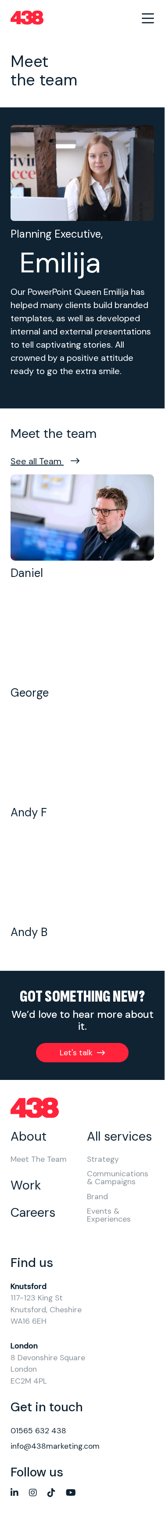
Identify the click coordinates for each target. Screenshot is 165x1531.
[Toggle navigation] (148, 17)
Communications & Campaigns (117, 1178)
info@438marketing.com (55, 1446)
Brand (97, 1197)
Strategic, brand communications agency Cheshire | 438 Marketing (27, 18)
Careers (33, 1212)
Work (26, 1185)
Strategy (103, 1160)
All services (119, 1136)
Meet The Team (39, 1160)
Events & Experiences (109, 1215)
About (29, 1136)
